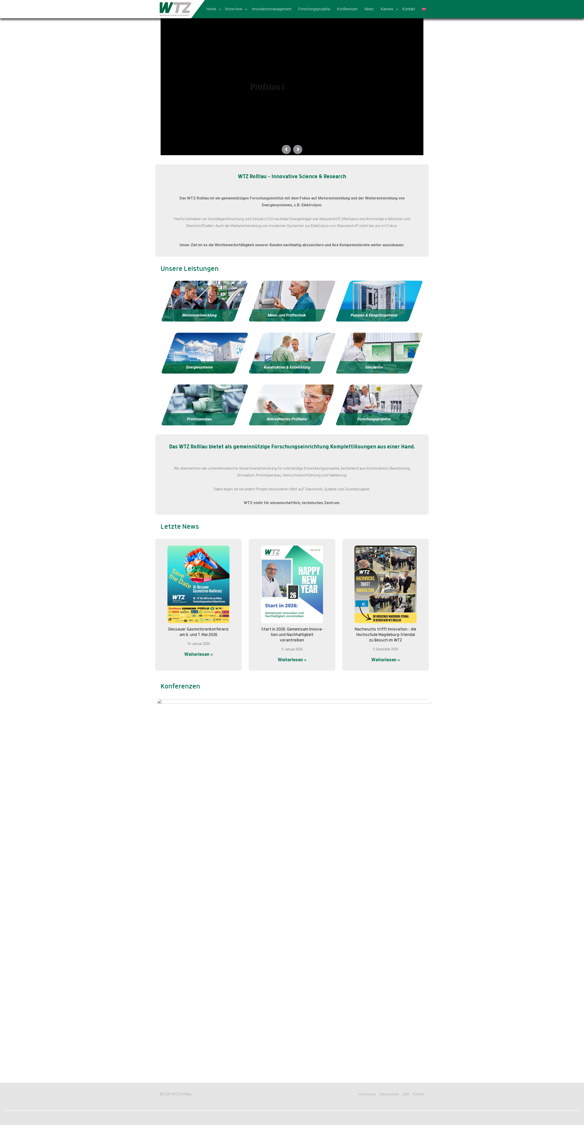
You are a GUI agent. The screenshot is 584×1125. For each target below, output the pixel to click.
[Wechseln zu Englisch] (424, 9)
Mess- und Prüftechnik (287, 315)
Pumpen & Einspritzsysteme (374, 315)
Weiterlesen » (206, 654)
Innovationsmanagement (271, 9)
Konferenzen (347, 9)
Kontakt (408, 9)
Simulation (374, 367)
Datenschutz (389, 1094)
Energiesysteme (199, 367)
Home (211, 9)
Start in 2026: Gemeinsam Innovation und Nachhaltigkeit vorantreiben (292, 635)
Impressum (367, 1094)
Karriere (387, 9)
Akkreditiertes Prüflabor (286, 419)
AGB (406, 1094)
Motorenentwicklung (199, 315)
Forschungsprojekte (314, 9)
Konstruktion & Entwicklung (287, 367)
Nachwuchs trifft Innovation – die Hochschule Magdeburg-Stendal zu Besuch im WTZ (385, 635)
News (369, 9)
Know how (233, 9)
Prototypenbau (199, 419)
